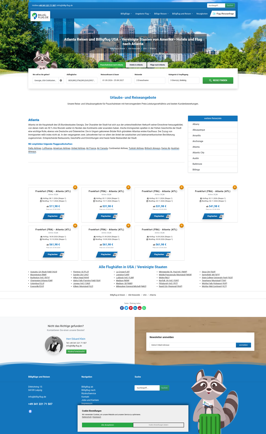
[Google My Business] (30, 411)
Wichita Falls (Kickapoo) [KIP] (214, 283)
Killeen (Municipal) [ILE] (83, 286)
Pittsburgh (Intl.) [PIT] (168, 283)
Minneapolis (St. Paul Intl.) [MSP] (173, 272)
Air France (91, 148)
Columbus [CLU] (37, 283)
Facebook (122, 308)
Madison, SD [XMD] (124, 283)
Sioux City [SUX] (208, 272)
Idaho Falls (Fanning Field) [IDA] (86, 280)
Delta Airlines (34, 148)
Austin (196, 158)
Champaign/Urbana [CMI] (41, 280)
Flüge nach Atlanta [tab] (157, 65)
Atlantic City (198, 152)
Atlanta (153, 48)
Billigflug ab (87, 386)
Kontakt (85, 396)
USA (145, 48)
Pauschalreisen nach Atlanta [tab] (111, 65)
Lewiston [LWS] (122, 275)
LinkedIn (135, 308)
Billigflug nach (88, 390)
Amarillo (197, 135)
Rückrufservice (88, 393)
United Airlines (78, 148)
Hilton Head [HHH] (81, 277)
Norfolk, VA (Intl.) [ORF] (169, 280)
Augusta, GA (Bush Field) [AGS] (43, 272)
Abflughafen (71, 74)
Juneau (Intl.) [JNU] (81, 283)
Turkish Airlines (136, 148)
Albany (196, 124)
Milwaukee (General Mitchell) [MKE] (131, 286)
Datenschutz (86, 417)
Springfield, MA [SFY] (211, 275)
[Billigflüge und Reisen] (40, 16)
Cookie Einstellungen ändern (158, 425)
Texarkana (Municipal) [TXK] (214, 280)
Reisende (138, 74)
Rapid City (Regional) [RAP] (170, 286)
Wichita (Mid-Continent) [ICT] (214, 286)
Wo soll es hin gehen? (41, 74)
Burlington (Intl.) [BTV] (40, 277)
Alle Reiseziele (134, 48)
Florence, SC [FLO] (81, 272)
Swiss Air (165, 148)
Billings (196, 169)
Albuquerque (199, 130)
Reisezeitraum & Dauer (110, 74)
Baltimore (197, 164)
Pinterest (131, 308)
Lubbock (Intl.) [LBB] (125, 277)
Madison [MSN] (122, 280)
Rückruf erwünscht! (76, 351)
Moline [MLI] (164, 277)
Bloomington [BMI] (38, 275)
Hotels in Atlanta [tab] (136, 65)
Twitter (126, 308)
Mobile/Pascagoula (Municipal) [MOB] (175, 275)
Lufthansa (47, 148)
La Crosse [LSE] (123, 272)
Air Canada (102, 148)
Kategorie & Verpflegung (178, 74)
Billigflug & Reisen (117, 48)
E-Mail (140, 308)
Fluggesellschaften (62, 144)
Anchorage (198, 141)
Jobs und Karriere (90, 400)
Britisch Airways (152, 148)
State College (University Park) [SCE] (217, 277)
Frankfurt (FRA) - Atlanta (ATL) (53, 191)
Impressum (86, 403)
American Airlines (61, 148)
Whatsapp (144, 308)
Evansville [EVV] (37, 286)
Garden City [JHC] (81, 275)
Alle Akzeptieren (107, 425)
